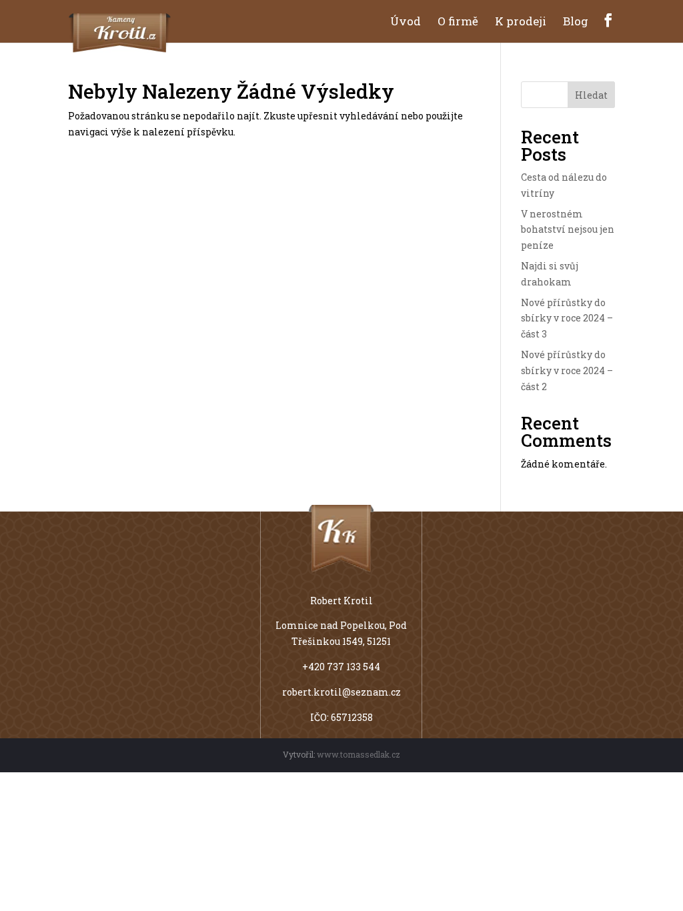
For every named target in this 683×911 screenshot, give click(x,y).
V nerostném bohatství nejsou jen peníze (567, 229)
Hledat (591, 95)
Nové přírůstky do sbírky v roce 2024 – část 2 (567, 370)
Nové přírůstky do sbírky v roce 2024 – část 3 (567, 318)
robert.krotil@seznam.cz (341, 692)
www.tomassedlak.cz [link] (358, 754)
